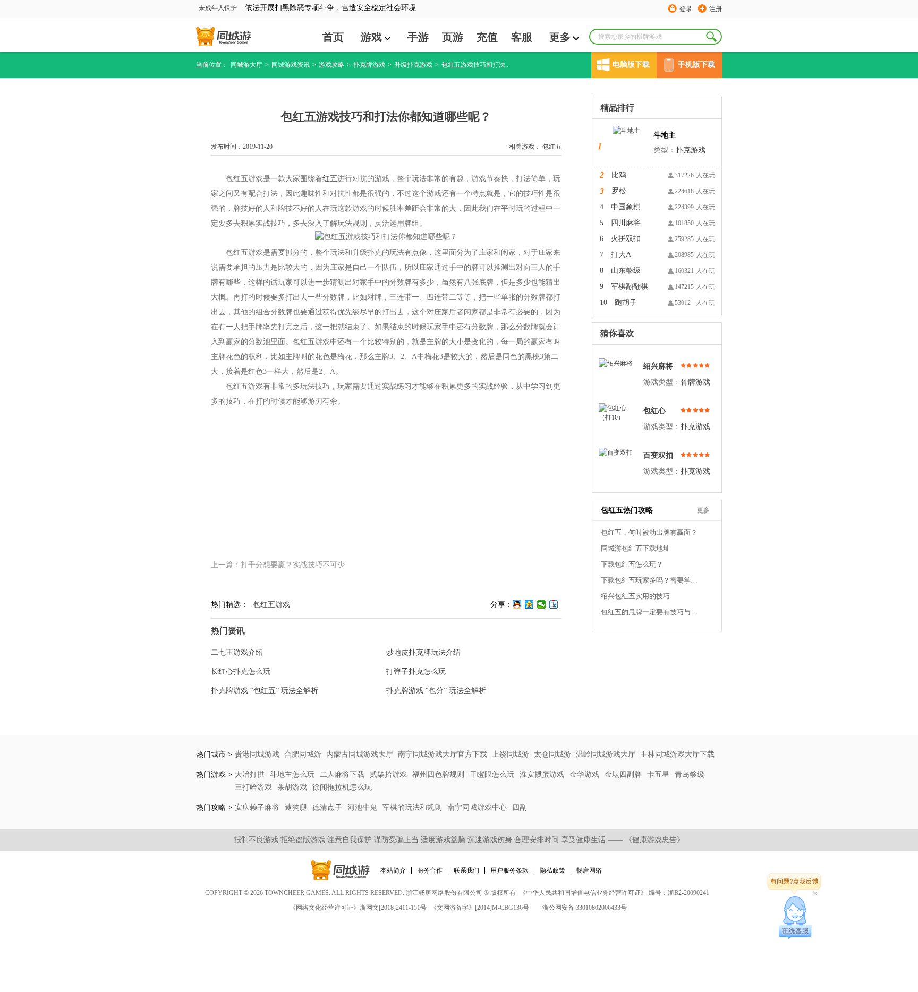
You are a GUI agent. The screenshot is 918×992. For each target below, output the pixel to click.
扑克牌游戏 (369, 65)
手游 (418, 37)
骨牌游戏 (695, 382)
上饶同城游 (510, 754)
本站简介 (393, 870)
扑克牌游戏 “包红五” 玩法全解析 (264, 691)
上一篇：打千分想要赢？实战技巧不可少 (278, 565)
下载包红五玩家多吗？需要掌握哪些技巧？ (651, 580)
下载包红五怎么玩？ (632, 564)
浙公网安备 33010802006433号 (584, 907)
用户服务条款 (509, 870)
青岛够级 (689, 775)
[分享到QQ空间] (529, 604)
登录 (685, 9)
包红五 (552, 146)
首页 (333, 37)
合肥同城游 (302, 754)
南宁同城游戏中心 (478, 807)
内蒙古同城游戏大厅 (359, 754)
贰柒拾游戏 (389, 775)
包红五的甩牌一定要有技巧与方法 (651, 612)
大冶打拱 (251, 775)
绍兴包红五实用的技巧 (635, 596)
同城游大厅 (246, 65)
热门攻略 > (214, 807)
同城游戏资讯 (290, 65)
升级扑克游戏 (413, 65)
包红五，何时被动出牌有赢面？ (649, 532)
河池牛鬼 (363, 807)
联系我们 (466, 870)
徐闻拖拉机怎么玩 (342, 787)
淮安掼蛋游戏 (543, 775)
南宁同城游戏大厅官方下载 (442, 754)
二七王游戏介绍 (237, 652)
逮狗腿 (297, 807)
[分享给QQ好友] (517, 604)
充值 (487, 37)
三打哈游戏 (254, 787)
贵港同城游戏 (257, 754)
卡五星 (659, 775)
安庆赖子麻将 (258, 807)
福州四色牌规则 (439, 775)
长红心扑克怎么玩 (240, 671)
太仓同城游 (552, 754)
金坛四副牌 (624, 775)
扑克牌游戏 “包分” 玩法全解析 (436, 691)
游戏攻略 (331, 65)
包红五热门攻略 (627, 510)
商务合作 (430, 870)
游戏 (371, 37)
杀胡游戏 (293, 787)
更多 (560, 37)
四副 (519, 807)
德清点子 (328, 807)
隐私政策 (552, 870)
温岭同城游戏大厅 (605, 754)
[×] (795, 917)
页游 (452, 37)
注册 (715, 9)
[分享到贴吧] (553, 604)
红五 (329, 179)
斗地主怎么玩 (293, 775)
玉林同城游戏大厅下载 (677, 754)
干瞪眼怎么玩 (493, 775)
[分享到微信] (541, 604)
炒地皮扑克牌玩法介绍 (423, 652)
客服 (521, 37)
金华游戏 (585, 775)
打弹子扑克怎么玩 (416, 671)
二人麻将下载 (343, 775)
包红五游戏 (271, 605)
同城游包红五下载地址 (635, 548)
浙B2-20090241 (688, 892)
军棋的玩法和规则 (413, 807)
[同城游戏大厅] (223, 36)
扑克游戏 (691, 150)
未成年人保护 (218, 8)
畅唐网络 (589, 870)
